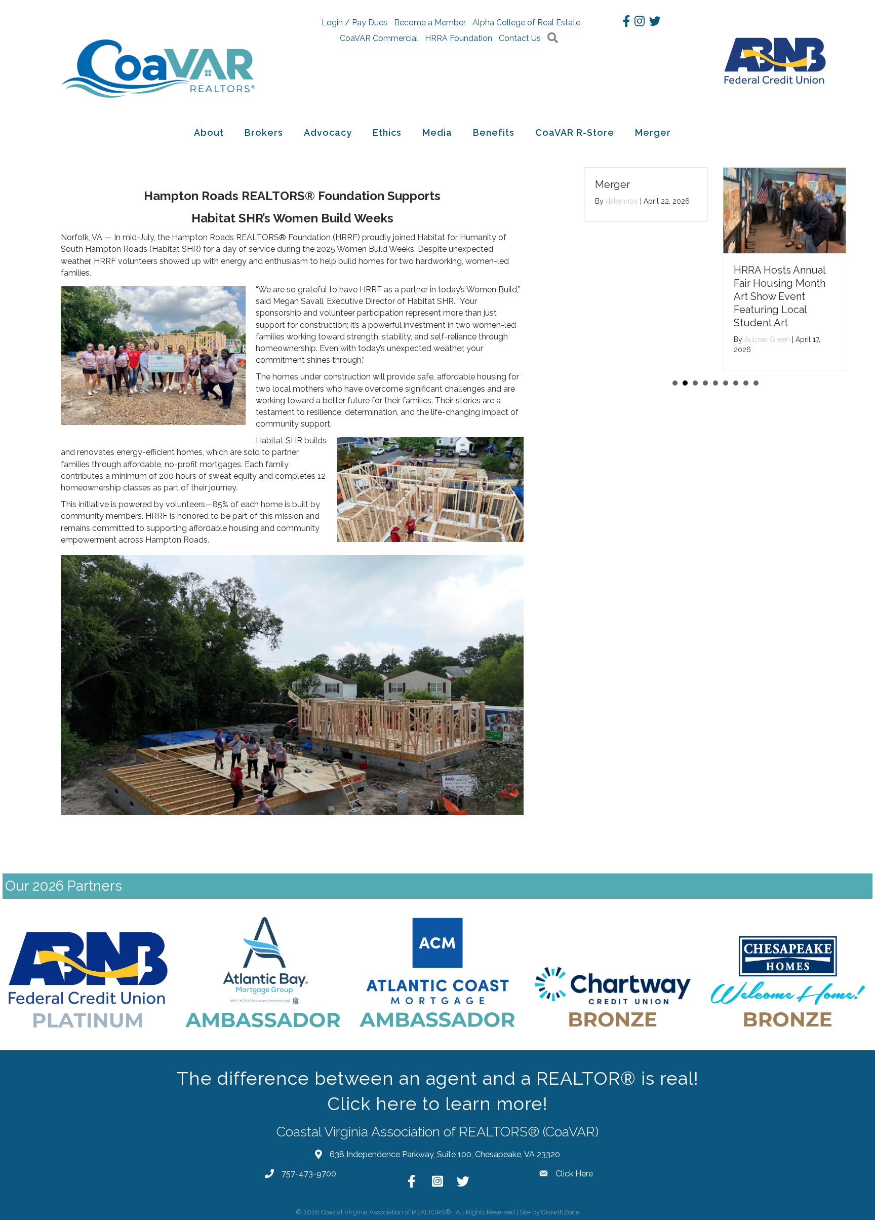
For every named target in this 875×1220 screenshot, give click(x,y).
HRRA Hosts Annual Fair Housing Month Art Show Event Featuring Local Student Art (779, 296)
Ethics (387, 132)
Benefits (493, 132)
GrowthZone (560, 1212)
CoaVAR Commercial (379, 38)
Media (437, 132)
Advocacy (328, 132)
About (209, 132)
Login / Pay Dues (354, 22)
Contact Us (520, 38)
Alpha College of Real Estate (526, 22)
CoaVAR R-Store (574, 132)
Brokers (264, 132)
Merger (653, 132)
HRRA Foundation (458, 38)
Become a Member (430, 22)
